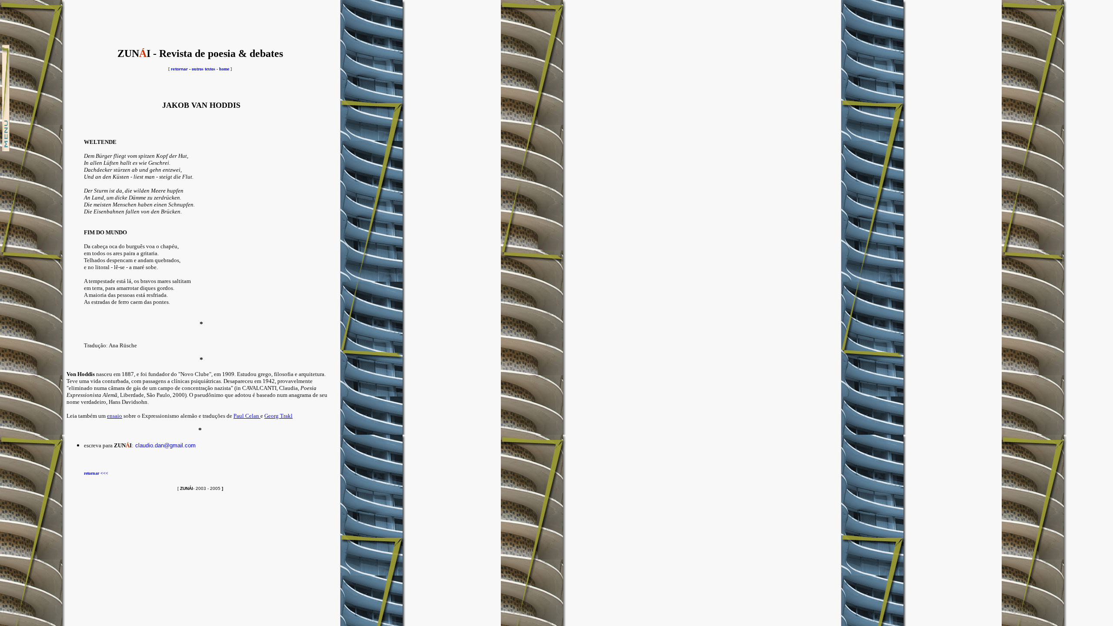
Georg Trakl (278, 416)
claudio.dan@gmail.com (165, 445)
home (224, 69)
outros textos (203, 69)
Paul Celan (246, 416)
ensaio (114, 416)
